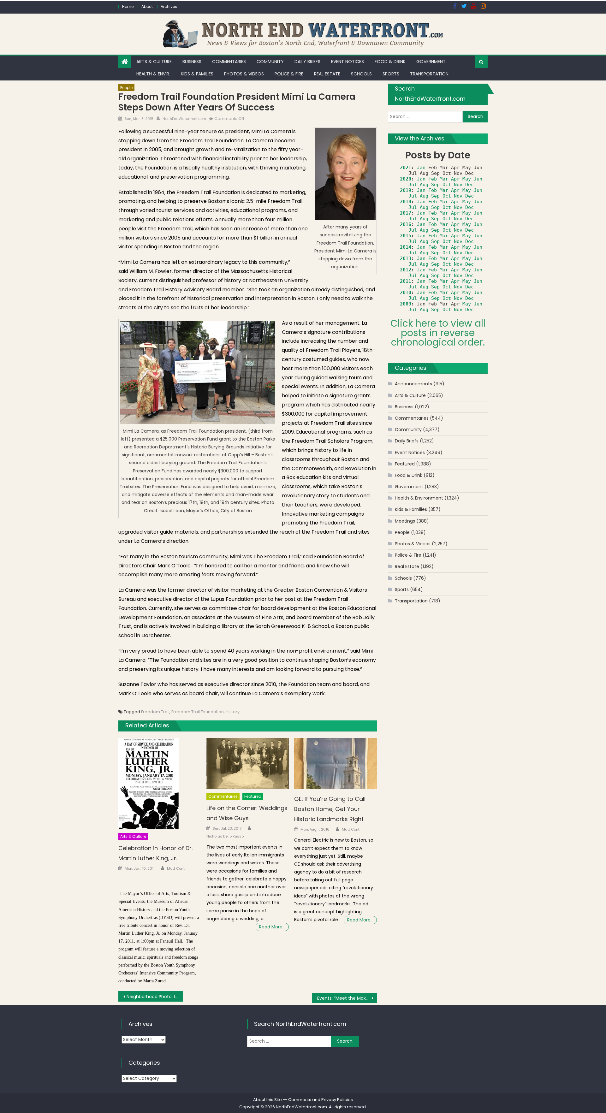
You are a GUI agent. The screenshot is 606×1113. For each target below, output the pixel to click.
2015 (405, 236)
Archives (169, 6)
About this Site (267, 1100)
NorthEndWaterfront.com (184, 118)
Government (431, 61)
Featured (252, 796)
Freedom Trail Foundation (197, 712)
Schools (361, 74)
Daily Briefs (307, 61)
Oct (447, 184)
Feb (432, 179)
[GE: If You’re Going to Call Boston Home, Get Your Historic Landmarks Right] (335, 764)
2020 (405, 179)
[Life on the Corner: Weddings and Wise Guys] (247, 764)
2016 (405, 224)
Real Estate (327, 74)
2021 (405, 167)
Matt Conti (176, 868)
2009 (405, 304)
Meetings (405, 521)
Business (191, 61)
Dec (469, 184)
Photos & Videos (244, 74)
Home (128, 6)
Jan (421, 167)
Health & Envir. (153, 74)
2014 (405, 247)
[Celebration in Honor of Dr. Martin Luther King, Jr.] (159, 784)
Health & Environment (419, 498)
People (126, 87)
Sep (435, 184)
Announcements (413, 384)
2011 (405, 281)
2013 (405, 258)
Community (270, 61)
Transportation (429, 74)
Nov (458, 184)
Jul (412, 184)
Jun (478, 179)
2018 (405, 201)
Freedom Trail (155, 712)
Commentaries (229, 61)
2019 (405, 190)
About (147, 6)
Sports (391, 74)
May (466, 179)
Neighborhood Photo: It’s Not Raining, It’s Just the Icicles (155, 996)
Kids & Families (197, 74)
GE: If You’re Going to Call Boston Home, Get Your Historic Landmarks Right (329, 809)
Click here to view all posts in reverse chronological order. (437, 333)
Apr (455, 179)
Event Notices (347, 61)
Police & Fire (289, 74)
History (233, 712)
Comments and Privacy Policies (320, 1100)
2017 (405, 213)
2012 (405, 270)
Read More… (272, 927)
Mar (444, 179)
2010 (405, 292)
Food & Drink (390, 61)
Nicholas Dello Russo (225, 836)
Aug (424, 184)
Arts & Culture (154, 61)
